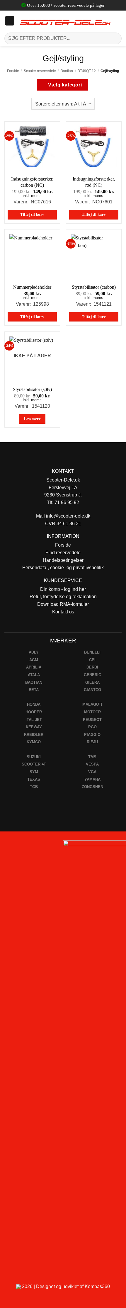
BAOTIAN (33, 682)
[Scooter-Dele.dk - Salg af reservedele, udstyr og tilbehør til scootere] (65, 21)
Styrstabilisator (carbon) (94, 287)
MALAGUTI (92, 704)
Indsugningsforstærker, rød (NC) (94, 182)
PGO (92, 727)
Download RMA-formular (63, 604)
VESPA (92, 764)
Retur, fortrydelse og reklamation (63, 596)
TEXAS (33, 779)
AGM (33, 660)
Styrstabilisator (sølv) (32, 389)
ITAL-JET (33, 719)
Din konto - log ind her (63, 589)
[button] (9, 20)
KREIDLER (33, 734)
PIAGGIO (92, 734)
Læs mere (32, 419)
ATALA (34, 675)
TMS (92, 757)
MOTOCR (92, 712)
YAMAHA (92, 779)
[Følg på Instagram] (20, 846)
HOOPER (33, 712)
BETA (34, 690)
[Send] (114, 38)
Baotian (67, 71)
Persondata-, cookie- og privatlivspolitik (63, 567)
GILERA (92, 682)
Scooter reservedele (40, 71)
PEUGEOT (92, 719)
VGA (92, 772)
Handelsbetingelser (63, 560)
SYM (34, 772)
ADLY (34, 652)
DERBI (92, 667)
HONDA (33, 704)
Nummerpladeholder (32, 287)
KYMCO (34, 742)
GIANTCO (92, 690)
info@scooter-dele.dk (68, 515)
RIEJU (92, 742)
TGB (34, 787)
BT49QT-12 (87, 71)
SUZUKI (34, 757)
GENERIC (92, 675)
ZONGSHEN (92, 787)
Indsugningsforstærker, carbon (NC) (32, 182)
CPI (92, 660)
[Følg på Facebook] (7, 846)
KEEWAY (34, 727)
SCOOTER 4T (34, 764)
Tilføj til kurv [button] (32, 214)
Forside (13, 71)
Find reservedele (63, 552)
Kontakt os (63, 611)
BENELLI (92, 652)
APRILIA (33, 667)
